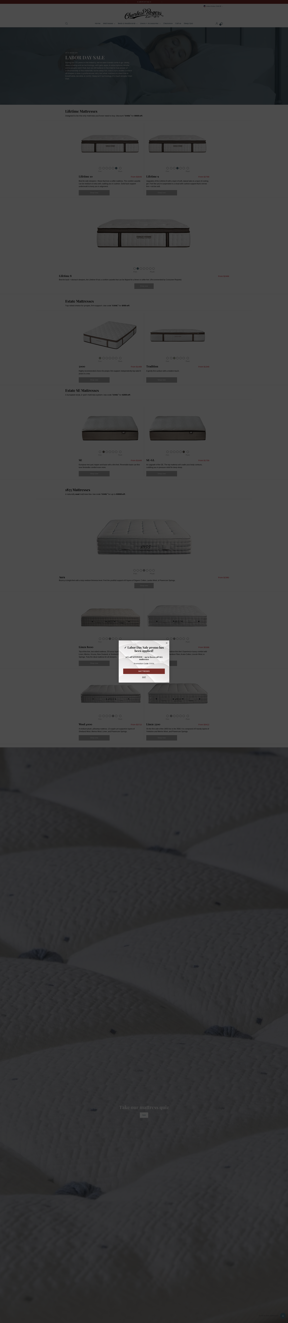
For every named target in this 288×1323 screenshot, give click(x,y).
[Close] (166, 643)
